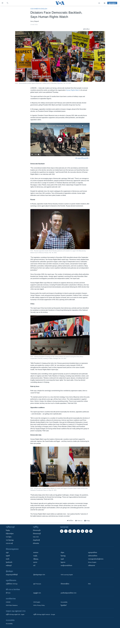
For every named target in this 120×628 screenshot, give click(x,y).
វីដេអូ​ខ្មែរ (8, 530)
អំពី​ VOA (8, 593)
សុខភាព (35, 562)
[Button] (86, 29)
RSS (89, 583)
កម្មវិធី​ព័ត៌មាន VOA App (11, 583)
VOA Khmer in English (38, 8)
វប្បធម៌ (62, 559)
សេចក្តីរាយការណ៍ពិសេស (66, 565)
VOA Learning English (67, 574)
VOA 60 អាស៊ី (9, 543)
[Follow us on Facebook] (61, 531)
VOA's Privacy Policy (39, 605)
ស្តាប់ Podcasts (37, 583)
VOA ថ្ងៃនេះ (8, 537)
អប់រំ (34, 565)
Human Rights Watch (72, 90)
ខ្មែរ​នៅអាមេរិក (9, 562)
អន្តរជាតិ (8, 555)
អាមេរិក (7, 559)
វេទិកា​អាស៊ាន (36, 543)
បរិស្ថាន (62, 552)
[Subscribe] (91, 531)
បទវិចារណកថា (91, 565)
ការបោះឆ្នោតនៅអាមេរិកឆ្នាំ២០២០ (95, 559)
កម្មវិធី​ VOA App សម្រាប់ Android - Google (44, 614)
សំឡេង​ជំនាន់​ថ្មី (36, 540)
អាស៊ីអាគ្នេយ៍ (9, 565)
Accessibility (64, 602)
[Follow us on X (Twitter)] (65, 531)
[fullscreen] (88, 154)
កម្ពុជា (7, 552)
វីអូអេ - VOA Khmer (40, 128)
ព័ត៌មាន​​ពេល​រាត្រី (37, 533)
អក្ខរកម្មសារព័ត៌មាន (92, 552)
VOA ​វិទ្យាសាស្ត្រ (10, 540)
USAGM (8, 602)
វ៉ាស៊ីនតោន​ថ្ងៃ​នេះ (10, 533)
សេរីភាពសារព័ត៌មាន (92, 555)
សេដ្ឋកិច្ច (35, 555)
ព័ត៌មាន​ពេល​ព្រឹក (37, 530)
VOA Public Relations (12, 605)
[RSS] (82, 531)
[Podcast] (86, 531)
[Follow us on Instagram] (74, 531)
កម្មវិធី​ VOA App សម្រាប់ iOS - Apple (15, 614)
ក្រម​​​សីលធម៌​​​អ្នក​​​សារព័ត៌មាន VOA (68, 593)
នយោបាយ (35, 552)
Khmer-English (92, 562)
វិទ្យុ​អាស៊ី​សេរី (63, 605)
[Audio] (99, 3)
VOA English (36, 602)
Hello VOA (36, 537)
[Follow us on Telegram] (78, 531)
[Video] (104, 3)
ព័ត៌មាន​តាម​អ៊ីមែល (65, 583)
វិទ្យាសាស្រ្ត (63, 555)
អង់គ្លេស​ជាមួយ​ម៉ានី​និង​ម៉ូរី (11, 574)
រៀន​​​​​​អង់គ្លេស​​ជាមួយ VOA (39, 574)
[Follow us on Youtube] (70, 531)
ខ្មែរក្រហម (63, 562)
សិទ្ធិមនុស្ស (35, 559)
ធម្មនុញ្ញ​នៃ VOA (37, 593)
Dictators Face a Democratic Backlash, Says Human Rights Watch (59, 126)
